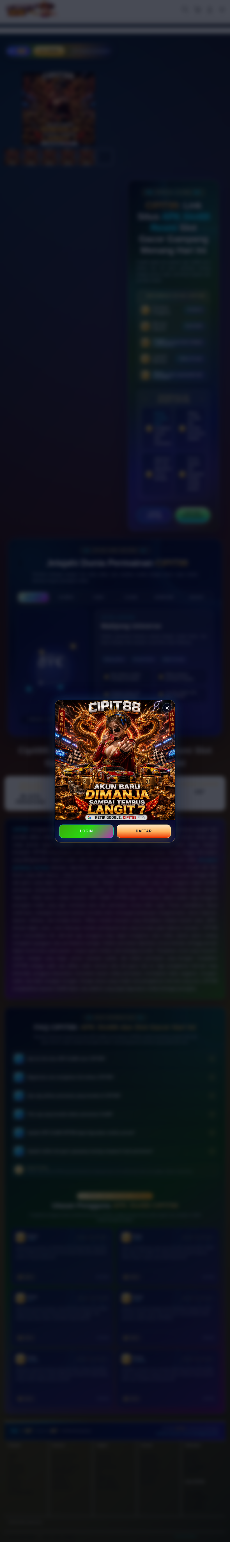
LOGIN (86, 831)
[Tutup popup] (167, 708)
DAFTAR (143, 831)
